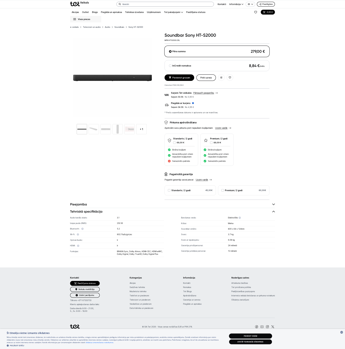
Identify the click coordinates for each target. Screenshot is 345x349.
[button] (250, 4)
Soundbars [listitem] (119, 27)
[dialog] (172, 339)
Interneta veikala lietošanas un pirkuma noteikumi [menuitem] (253, 295)
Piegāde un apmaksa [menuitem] (111, 12)
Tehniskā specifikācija (86, 211)
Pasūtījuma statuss (195, 12)
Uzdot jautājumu (86, 295)
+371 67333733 (84, 300)
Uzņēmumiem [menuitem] (154, 12)
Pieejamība (78, 204)
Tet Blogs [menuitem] (187, 291)
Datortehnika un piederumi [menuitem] (141, 308)
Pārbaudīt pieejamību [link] (203, 93)
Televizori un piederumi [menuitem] (140, 300)
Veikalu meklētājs (86, 289)
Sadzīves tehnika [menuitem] (137, 287)
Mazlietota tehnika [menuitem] (138, 291)
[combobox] (341, 332)
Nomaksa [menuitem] (187, 287)
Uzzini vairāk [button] (221, 128)
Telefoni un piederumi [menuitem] (139, 295)
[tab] (172, 204)
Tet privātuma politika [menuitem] (241, 287)
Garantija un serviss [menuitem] (191, 300)
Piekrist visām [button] (250, 336)
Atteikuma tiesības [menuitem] (239, 283)
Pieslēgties (267, 4)
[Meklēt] (120, 4)
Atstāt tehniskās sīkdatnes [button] (250, 342)
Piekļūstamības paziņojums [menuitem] (243, 291)
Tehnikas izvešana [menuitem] (134, 12)
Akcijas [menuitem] (75, 12)
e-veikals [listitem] (74, 27)
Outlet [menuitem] (85, 12)
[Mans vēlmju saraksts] (256, 12)
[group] (236, 4)
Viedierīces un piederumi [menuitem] (140, 304)
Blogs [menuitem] (95, 12)
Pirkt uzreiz (206, 77)
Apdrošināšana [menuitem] (189, 295)
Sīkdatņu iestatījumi (240, 300)
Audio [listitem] (107, 27)
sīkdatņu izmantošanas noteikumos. (100, 342)
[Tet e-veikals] (79, 3)
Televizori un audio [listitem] (92, 27)
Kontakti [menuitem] (222, 4)
